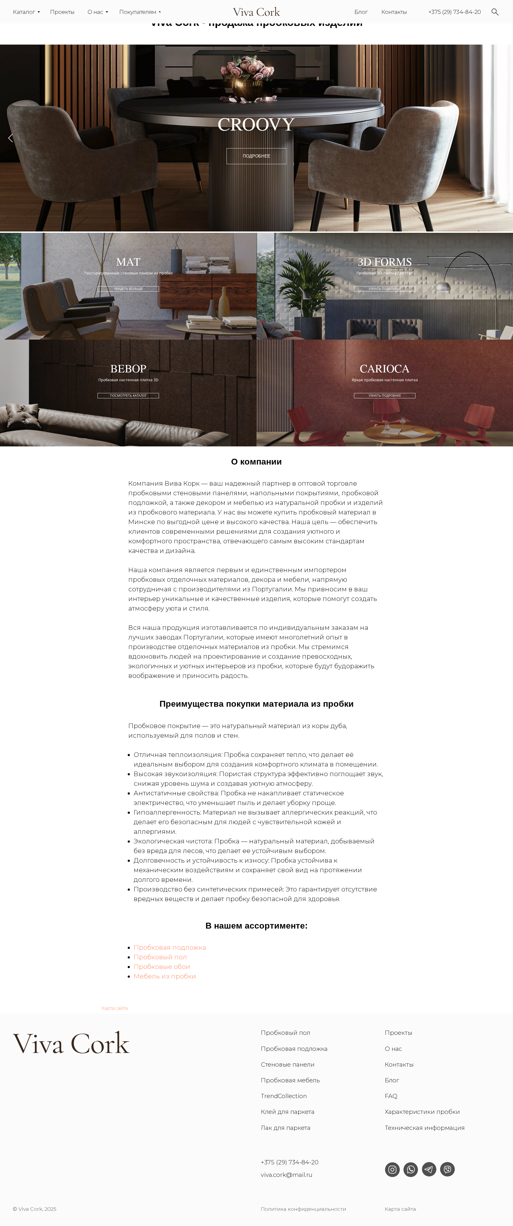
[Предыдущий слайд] (10, 137)
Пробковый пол (160, 957)
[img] (257, 11)
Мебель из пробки (165, 976)
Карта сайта (115, 1008)
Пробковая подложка (170, 947)
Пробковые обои (162, 966)
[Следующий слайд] (502, 137)
